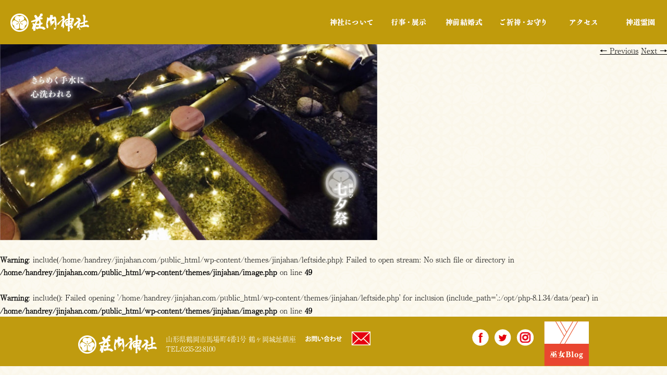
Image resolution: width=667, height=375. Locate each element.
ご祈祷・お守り (523, 22)
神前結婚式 (463, 22)
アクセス (583, 22)
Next (654, 50)
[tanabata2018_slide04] (188, 233)
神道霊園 (639, 22)
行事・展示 (408, 22)
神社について (351, 22)
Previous (619, 50)
